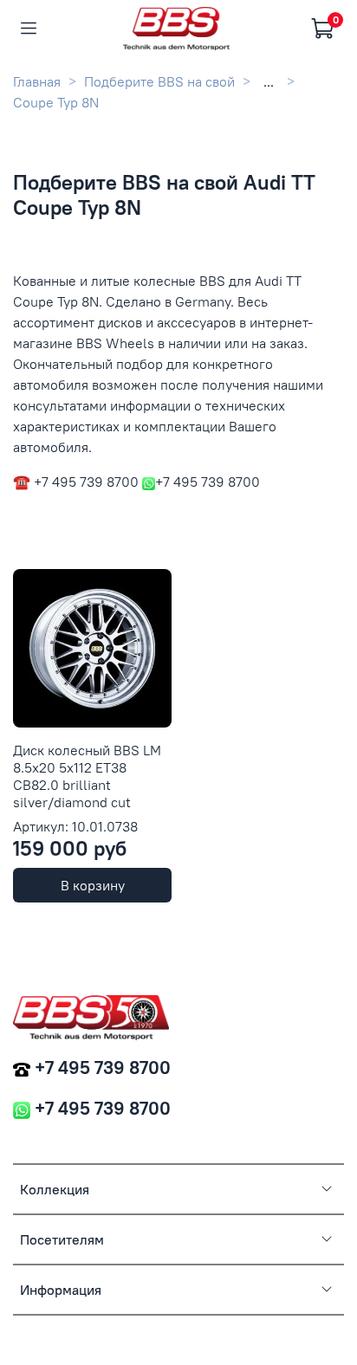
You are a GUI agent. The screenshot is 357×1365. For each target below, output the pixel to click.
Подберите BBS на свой (159, 81)
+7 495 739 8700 (103, 1067)
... (268, 81)
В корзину (93, 885)
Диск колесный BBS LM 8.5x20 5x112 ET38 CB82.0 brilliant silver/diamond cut (87, 776)
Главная (37, 81)
